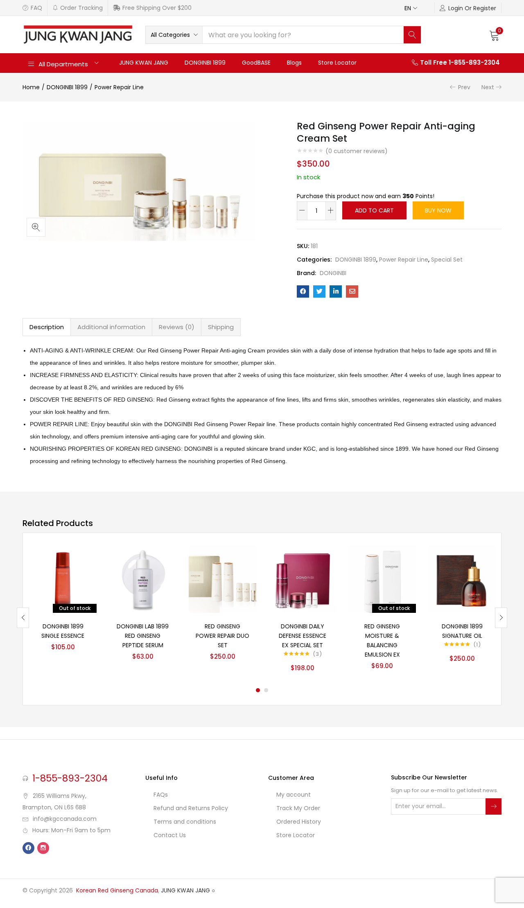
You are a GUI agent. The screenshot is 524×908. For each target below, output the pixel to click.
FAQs (161, 795)
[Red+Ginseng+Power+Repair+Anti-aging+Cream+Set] (319, 291)
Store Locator (337, 63)
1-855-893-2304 (70, 778)
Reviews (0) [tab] (176, 327)
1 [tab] (258, 690)
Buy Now (438, 210)
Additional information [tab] (111, 327)
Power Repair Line (119, 87)
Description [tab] (46, 327)
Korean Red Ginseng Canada (117, 890)
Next (487, 87)
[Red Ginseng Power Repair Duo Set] (222, 579)
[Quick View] (81, 561)
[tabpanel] (63, 611)
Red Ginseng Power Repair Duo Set (222, 635)
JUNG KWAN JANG (143, 63)
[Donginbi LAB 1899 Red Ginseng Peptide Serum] (142, 579)
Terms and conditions (185, 822)
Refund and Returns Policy (191, 808)
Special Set (447, 259)
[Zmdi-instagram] (43, 848)
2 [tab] (266, 690)
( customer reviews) (356, 151)
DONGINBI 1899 (205, 63)
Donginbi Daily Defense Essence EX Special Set (302, 635)
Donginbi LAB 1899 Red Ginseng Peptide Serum (143, 635)
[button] (413, 7)
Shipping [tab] (221, 327)
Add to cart (374, 210)
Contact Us (170, 835)
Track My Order (298, 808)
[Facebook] (28, 848)
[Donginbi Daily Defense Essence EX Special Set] (302, 579)
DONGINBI (333, 273)
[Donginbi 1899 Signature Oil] (462, 579)
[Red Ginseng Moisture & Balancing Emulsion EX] (382, 579)
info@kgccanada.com (65, 819)
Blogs (294, 63)
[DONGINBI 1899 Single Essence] (63, 579)
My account (293, 795)
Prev (464, 87)
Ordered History (298, 822)
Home (31, 87)
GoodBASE (256, 63)
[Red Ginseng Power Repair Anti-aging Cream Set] (303, 291)
